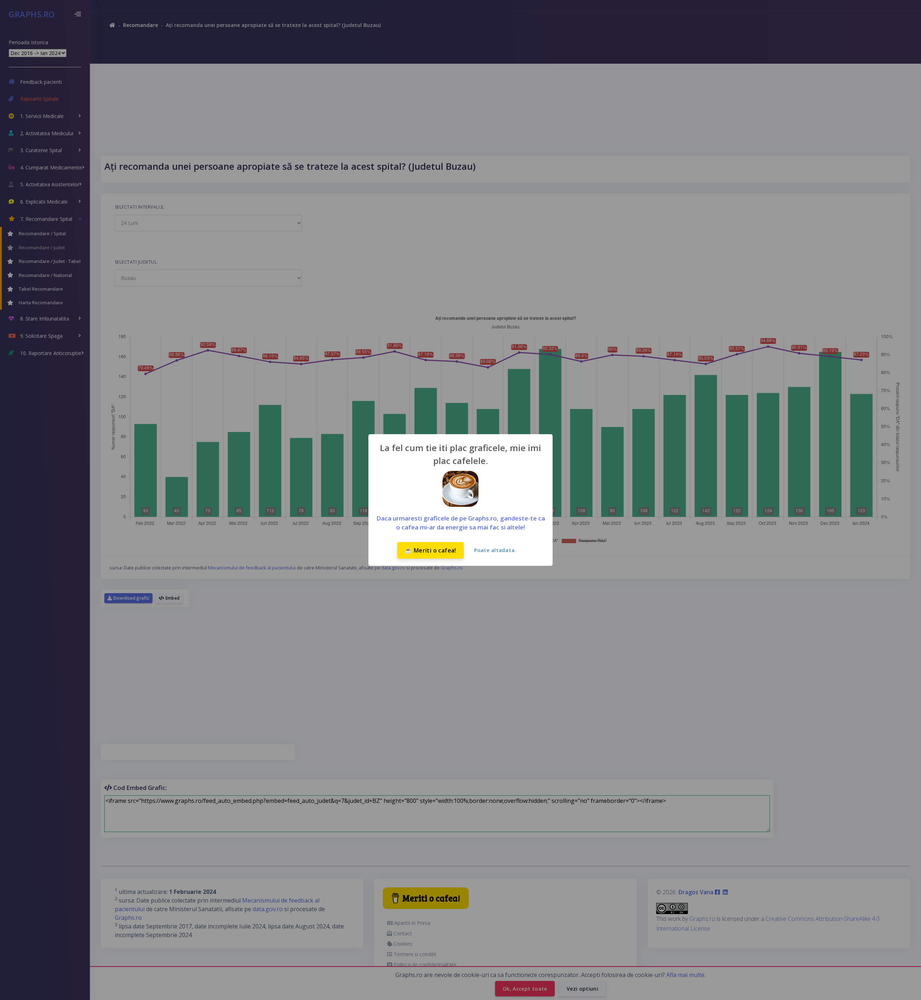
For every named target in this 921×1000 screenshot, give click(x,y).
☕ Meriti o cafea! (430, 550)
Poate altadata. (495, 550)
